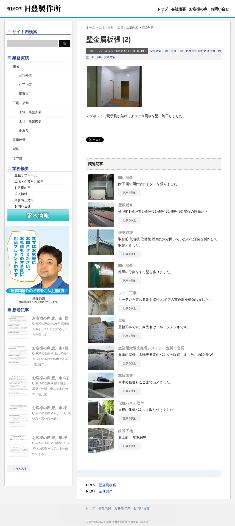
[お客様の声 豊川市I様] (18, 426)
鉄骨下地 (125, 431)
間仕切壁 (125, 177)
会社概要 (178, 9)
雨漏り (21, 94)
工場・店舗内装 (187, 51)
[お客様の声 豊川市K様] (18, 397)
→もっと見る (18, 468)
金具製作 (105, 491)
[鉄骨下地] (101, 451)
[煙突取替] (101, 253)
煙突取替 (125, 233)
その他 (17, 158)
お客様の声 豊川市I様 (49, 408)
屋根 (122, 320)
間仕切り (203, 51)
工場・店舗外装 (27, 112)
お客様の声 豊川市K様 (50, 378)
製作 (16, 149)
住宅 (16, 66)
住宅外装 (22, 75)
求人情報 (20, 194)
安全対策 (155, 51)
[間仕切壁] (101, 198)
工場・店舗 (169, 51)
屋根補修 (125, 205)
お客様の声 (198, 9)
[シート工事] (101, 313)
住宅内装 (22, 84)
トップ (162, 9)
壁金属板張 (107, 485)
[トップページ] (33, 15)
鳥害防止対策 (24, 200)
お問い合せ (220, 9)
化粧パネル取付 (131, 403)
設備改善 (19, 139)
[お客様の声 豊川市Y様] (18, 367)
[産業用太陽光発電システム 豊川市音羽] (101, 368)
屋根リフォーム (25, 175)
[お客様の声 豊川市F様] (18, 337)
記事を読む (130, 192)
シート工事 (127, 293)
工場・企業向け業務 (28, 181)
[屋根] (101, 341)
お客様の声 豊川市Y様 (50, 348)
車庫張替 (125, 376)
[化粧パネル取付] (101, 423)
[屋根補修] (101, 225)
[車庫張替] (101, 396)
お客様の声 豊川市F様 (50, 318)
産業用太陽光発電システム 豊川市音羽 (151, 348)
